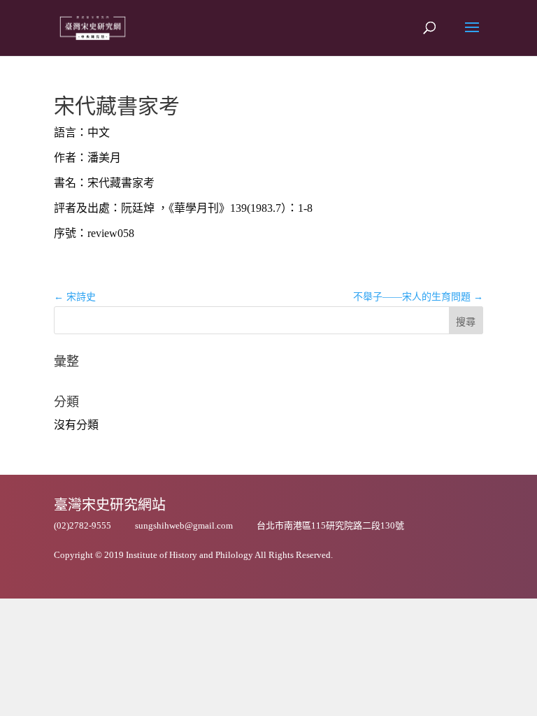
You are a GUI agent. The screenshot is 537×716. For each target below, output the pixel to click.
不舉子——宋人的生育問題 (418, 297)
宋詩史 (75, 297)
